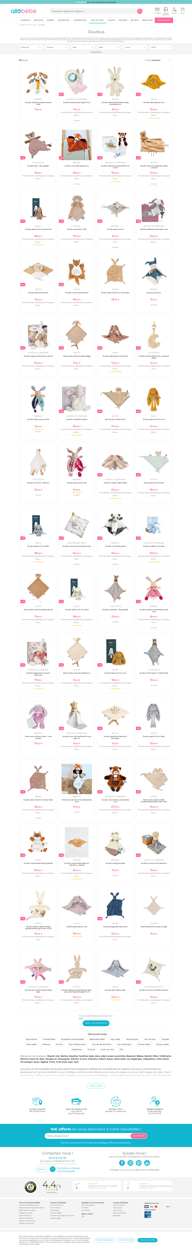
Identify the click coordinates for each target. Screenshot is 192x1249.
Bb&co (140, 1056)
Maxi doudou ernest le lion (115, 419)
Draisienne (77, 1049)
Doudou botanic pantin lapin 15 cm (77, 102)
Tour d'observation (77, 1044)
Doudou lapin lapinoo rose (76, 927)
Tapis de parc (132, 1039)
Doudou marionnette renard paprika (38, 863)
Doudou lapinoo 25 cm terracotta (38, 229)
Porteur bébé (162, 1044)
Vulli (76, 1062)
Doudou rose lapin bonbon (76, 419)
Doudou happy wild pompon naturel (38, 356)
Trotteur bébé (143, 1044)
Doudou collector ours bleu (154, 546)
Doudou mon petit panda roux (77, 166)
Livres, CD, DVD (107, 1049)
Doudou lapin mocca (115, 229)
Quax (37, 1062)
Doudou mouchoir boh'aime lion (154, 863)
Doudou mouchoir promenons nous (76, 546)
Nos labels (85, 1208)
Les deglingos (134, 1059)
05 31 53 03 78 (155, 1113)
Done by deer (37, 1059)
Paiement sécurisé (151, 1203)
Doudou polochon (154, 293)
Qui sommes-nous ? (57, 1205)
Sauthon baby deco (89, 1056)
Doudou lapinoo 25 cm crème (77, 610)
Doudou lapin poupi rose (76, 483)
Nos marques (54, 1210)
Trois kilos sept (64, 1062)
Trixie (52, 1062)
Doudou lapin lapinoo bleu (115, 990)
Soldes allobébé (55, 1218)
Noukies (73, 1056)
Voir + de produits (96, 1023)
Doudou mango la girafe (115, 863)
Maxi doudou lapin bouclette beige (76, 356)
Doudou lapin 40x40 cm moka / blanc (38, 800)
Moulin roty (53, 1056)
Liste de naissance (119, 1205)
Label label (120, 1059)
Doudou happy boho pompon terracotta (38, 674)
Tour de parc (150, 1039)
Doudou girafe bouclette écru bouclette (115, 737)
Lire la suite (96, 1086)
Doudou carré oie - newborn (38, 483)
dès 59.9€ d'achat (37, 1110)
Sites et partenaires (88, 1205)
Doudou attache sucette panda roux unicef (115, 167)
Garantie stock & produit (27, 1221)
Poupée (165, 1039)
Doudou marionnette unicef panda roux (115, 801)
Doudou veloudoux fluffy (77, 229)
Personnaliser (105, 1240)
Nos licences (86, 1210)
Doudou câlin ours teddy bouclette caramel (154, 167)
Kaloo (110, 1059)
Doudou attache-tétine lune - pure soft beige (154, 357)
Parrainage (116, 1215)
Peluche (46, 1044)
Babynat (131, 1056)
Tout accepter (147, 1240)
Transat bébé (49, 1039)
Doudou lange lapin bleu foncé (115, 927)
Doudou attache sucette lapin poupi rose (154, 610)
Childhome (165, 1056)
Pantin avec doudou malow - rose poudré (38, 737)
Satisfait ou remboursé (26, 1223)
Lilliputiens (149, 1059)
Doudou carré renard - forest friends (154, 673)
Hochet (59, 1044)
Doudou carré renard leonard (76, 293)
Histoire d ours (79, 1059)
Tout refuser (126, 1240)
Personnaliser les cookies (27, 1210)
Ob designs (26, 1062)
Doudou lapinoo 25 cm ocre (115, 673)
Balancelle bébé (97, 1039)
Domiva (24, 1059)
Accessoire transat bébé (72, 1039)
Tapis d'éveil (31, 1039)
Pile (121, 1049)
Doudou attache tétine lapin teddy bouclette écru (115, 103)
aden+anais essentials (113, 1056)
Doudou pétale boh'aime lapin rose (154, 229)
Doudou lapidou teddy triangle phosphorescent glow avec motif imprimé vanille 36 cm (38, 928)
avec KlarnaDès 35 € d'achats (76, 1111)
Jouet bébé (31, 1044)
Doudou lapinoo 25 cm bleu (38, 546)
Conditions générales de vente (29, 1205)
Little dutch (162, 1059)
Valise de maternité (119, 1213)
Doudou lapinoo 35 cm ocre (154, 419)
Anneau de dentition (102, 1044)
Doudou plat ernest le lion (38, 293)
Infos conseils (117, 1208)
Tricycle (91, 1049)
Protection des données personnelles (31, 1208)
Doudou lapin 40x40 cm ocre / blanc (115, 293)
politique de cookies (31, 1244)
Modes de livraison (25, 1215)
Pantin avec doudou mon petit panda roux (77, 801)
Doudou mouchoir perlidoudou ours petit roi (76, 737)
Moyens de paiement (26, 1218)
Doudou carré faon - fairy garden (115, 610)
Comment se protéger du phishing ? (62, 1215)
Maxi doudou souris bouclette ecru (76, 673)
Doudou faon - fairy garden (38, 166)
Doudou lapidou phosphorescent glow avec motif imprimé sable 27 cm (77, 991)
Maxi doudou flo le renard (154, 483)
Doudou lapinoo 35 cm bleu (154, 736)
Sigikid (44, 1062)
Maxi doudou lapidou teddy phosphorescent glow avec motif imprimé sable (154, 802)
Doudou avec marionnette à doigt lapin (38, 991)
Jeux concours (118, 1210)
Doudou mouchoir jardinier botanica (153, 990)
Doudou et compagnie (57, 1059)
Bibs (155, 1056)
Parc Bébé (115, 1039)
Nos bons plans (55, 1208)
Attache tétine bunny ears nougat (154, 927)
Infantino (93, 1059)
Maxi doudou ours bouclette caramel (38, 610)
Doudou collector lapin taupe (115, 483)
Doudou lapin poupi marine (38, 419)
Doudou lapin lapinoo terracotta (115, 356)
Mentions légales (56, 1213)
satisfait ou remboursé (115, 1110)
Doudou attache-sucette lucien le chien (38, 103)
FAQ (83, 1216)
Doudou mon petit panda (115, 546)
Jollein (102, 1059)
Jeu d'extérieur (124, 1044)
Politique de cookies (25, 1213)
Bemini (148, 1056)
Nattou (64, 1056)
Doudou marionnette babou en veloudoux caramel (76, 864)
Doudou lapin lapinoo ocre (153, 102)
